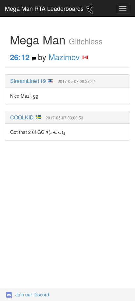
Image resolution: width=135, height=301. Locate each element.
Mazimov (64, 57)
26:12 (19, 57)
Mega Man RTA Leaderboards (45, 8)
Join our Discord (32, 294)
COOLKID (22, 117)
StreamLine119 (28, 81)
